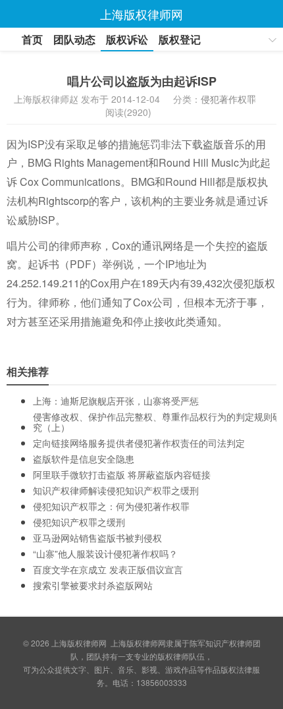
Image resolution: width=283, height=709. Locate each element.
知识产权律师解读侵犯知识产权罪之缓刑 (116, 490)
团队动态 (74, 39)
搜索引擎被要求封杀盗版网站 (93, 585)
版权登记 (180, 39)
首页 (32, 39)
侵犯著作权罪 (228, 98)
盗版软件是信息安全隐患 (83, 458)
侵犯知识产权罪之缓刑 (79, 522)
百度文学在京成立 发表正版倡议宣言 (108, 569)
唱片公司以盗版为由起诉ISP (142, 81)
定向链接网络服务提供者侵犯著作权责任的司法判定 (139, 443)
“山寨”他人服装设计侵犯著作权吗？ (105, 553)
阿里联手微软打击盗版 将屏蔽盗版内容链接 (122, 474)
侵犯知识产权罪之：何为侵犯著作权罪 (111, 506)
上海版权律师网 (79, 642)
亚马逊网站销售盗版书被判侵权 (97, 537)
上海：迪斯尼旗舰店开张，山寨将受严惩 (116, 400)
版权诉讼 (127, 39)
